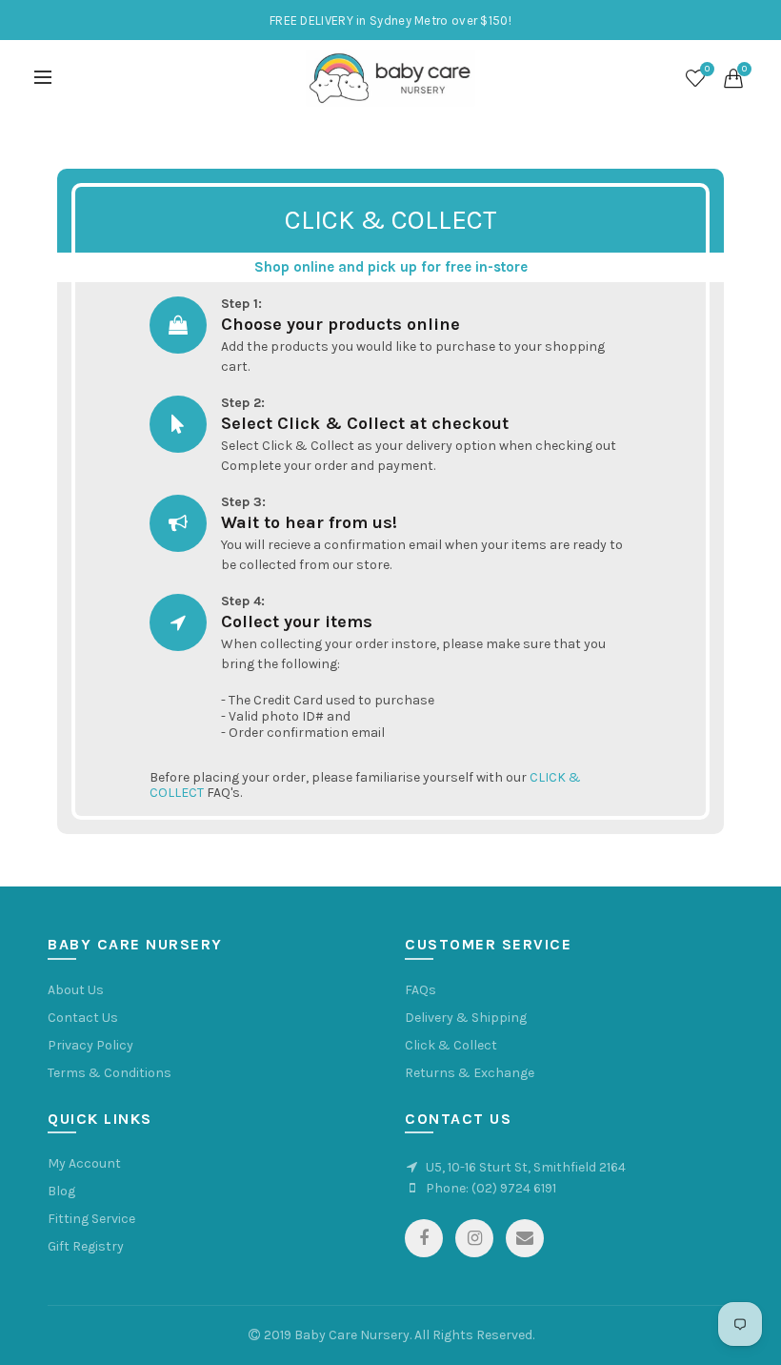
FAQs (420, 990)
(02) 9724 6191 (513, 1188)
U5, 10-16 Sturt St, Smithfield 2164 (526, 1167)
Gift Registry (86, 1246)
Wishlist (707, 69)
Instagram (474, 1238)
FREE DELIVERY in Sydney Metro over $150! (390, 20)
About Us (76, 990)
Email (525, 1238)
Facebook (424, 1238)
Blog (61, 1191)
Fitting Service (91, 1219)
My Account (84, 1163)
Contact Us (83, 1017)
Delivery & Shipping (466, 1017)
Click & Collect (451, 1045)
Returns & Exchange (469, 1073)
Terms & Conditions (109, 1073)
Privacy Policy (90, 1045)
